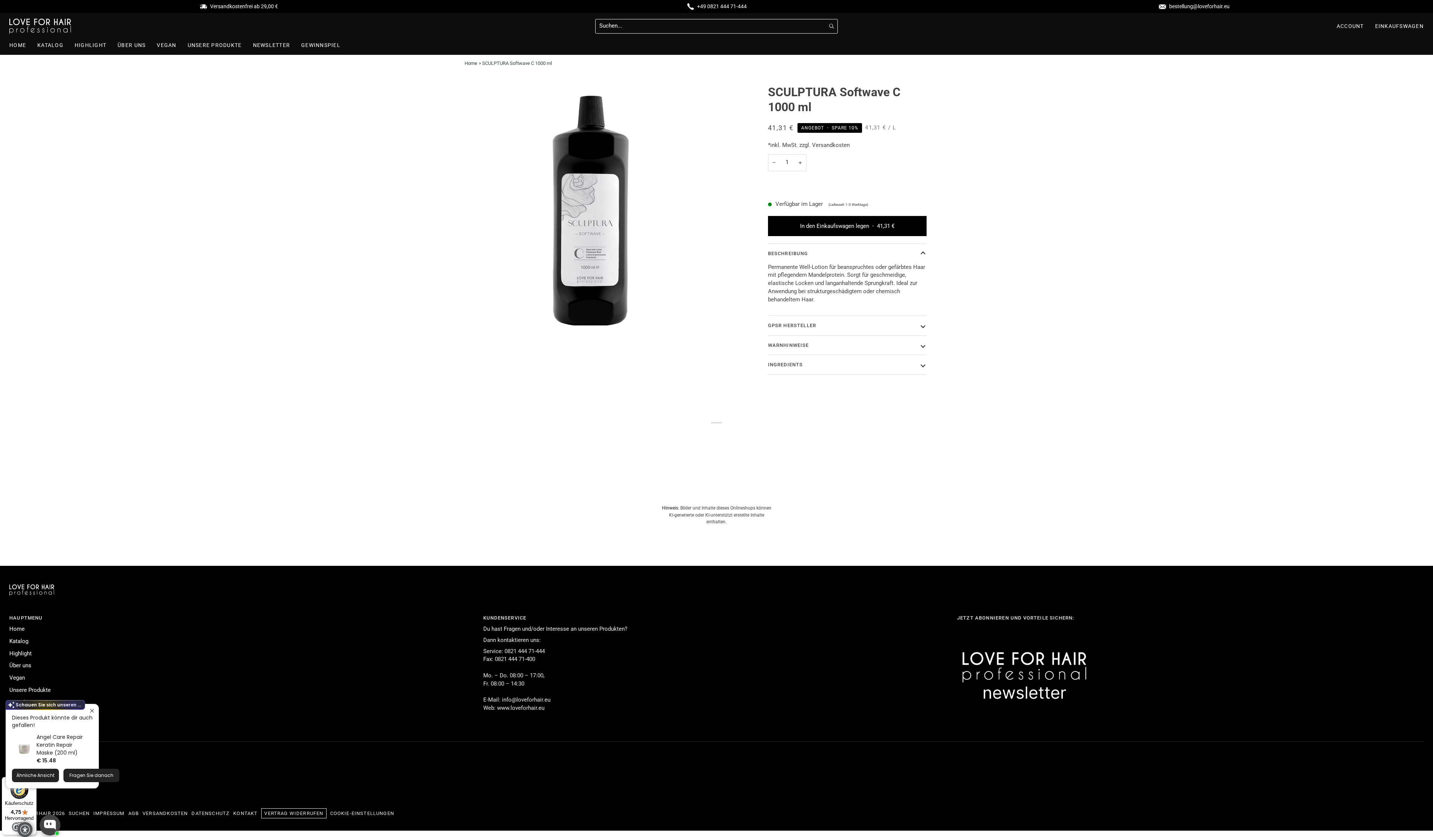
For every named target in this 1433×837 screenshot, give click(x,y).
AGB (133, 813)
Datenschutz (210, 813)
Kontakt (245, 813)
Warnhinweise (788, 345)
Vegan (17, 678)
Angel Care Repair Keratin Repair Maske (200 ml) (60, 744)
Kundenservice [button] (504, 618)
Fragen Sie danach (91, 775)
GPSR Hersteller (792, 325)
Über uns (20, 665)
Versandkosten (165, 813)
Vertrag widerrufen (293, 813)
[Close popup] (92, 710)
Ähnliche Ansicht (35, 775)
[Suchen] (831, 26)
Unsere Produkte (30, 690)
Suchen (79, 813)
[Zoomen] (590, 210)
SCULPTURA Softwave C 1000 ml (517, 63)
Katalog (18, 641)
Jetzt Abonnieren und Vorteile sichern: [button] (1015, 618)
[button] (214, 45)
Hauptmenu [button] (26, 618)
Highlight (20, 654)
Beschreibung (788, 253)
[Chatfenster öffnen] (50, 825)
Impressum (109, 813)
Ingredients (785, 364)
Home (471, 63)
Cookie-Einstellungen (362, 813)
